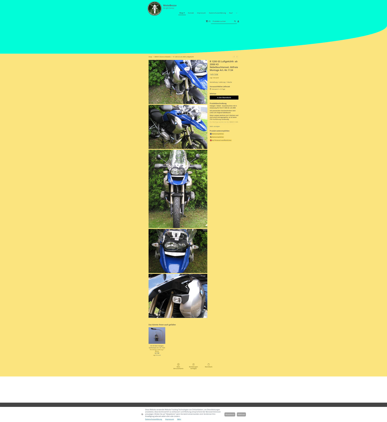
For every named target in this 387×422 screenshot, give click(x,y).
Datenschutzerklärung (153, 419)
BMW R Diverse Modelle (162, 57)
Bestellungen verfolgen (193, 367)
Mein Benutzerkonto (178, 367)
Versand (216, 78)
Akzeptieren (229, 414)
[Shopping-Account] (238, 21)
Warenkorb (208, 367)
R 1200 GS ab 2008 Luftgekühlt (183, 57)
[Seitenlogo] (155, 9)
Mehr (179, 419)
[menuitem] (234, 56)
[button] (235, 21)
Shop (150, 57)
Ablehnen (241, 414)
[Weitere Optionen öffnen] (237, 13)
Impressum (169, 419)
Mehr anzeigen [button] (215, 126)
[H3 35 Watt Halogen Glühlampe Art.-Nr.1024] (157, 335)
